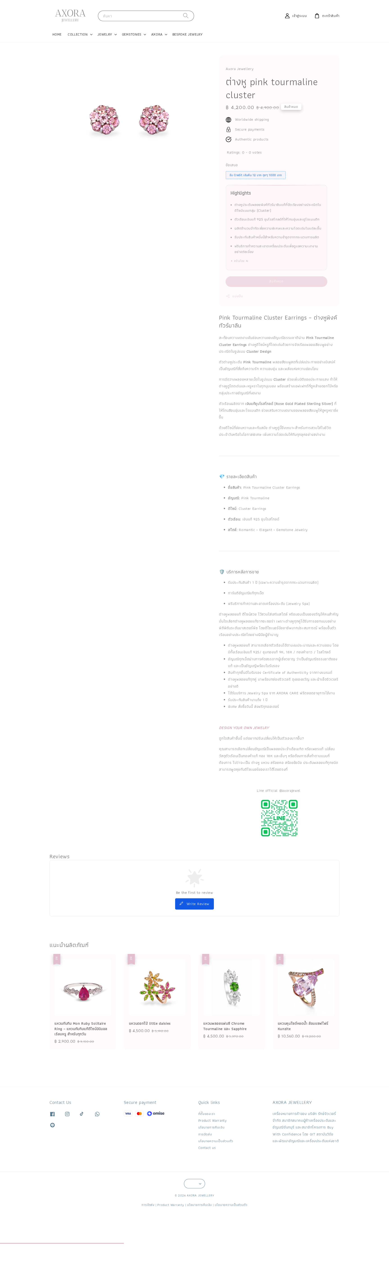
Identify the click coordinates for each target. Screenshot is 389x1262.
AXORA (157, 34)
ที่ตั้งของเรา (206, 1114)
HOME (57, 34)
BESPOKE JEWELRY (187, 34)
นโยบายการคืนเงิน (211, 1127)
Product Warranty (212, 1120)
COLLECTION (78, 34)
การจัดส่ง (205, 1134)
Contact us (207, 1148)
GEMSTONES (131, 34)
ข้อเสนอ (232, 165)
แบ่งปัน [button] (237, 296)
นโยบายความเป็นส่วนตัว (215, 1141)
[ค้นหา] (186, 16)
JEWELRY (104, 34)
